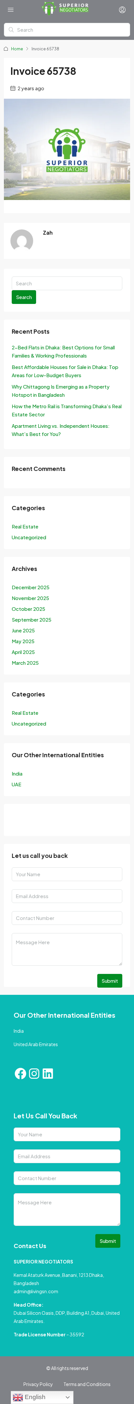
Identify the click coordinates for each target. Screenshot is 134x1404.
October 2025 (28, 609)
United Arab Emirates (36, 1044)
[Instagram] (34, 1073)
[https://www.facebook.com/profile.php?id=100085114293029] (18, 821)
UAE (16, 784)
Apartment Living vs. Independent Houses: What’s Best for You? (61, 430)
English (34, 1397)
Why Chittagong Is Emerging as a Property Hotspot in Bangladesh (61, 390)
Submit (109, 981)
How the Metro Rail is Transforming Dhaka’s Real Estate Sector (67, 410)
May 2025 (23, 641)
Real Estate (25, 526)
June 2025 (23, 630)
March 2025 (25, 663)
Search (24, 297)
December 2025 (30, 587)
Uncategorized (29, 537)
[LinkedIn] (53, 821)
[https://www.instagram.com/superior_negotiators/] (36, 821)
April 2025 (23, 652)
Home (17, 48)
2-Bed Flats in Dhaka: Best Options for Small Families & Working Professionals (63, 351)
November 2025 (30, 598)
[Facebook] (20, 1073)
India (17, 773)
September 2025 (31, 619)
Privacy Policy (38, 1384)
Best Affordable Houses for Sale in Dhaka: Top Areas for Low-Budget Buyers (65, 371)
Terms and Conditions (87, 1384)
